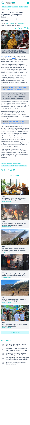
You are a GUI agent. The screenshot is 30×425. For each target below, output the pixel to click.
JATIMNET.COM (5, 56)
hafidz (13, 58)
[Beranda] (8, 3)
